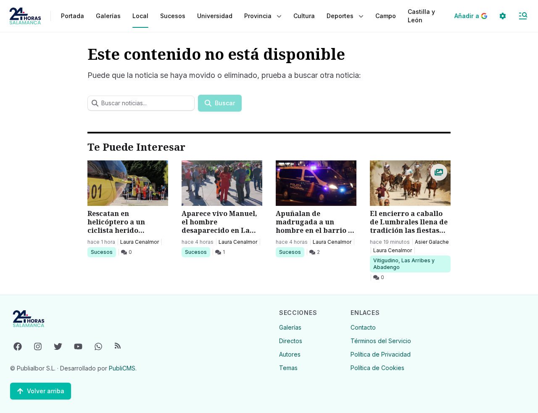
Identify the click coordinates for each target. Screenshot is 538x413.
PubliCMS (122, 368)
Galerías (108, 15)
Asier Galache (432, 242)
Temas (288, 367)
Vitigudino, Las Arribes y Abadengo (404, 263)
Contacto (363, 327)
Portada (72, 15)
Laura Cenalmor (139, 242)
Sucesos (103, 251)
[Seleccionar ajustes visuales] (502, 16)
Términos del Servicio (381, 340)
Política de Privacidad (381, 354)
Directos (290, 340)
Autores (290, 354)
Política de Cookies (377, 367)
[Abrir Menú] (522, 16)
